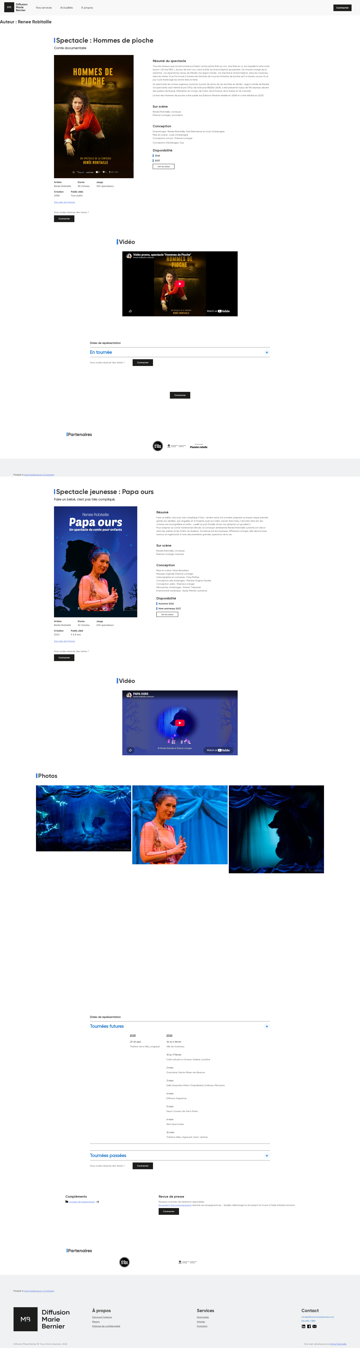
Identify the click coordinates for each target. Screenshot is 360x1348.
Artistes (201, 1321)
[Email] (314, 1326)
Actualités (66, 7)
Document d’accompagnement (175, 1205)
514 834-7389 (308, 1321)
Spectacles (203, 1317)
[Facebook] (309, 1326)
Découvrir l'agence (102, 1317)
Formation (202, 1326)
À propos (87, 7)
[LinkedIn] (304, 1326)
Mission (96, 1321)
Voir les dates (164, 166)
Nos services (44, 7)
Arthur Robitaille (338, 1344)
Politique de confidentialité (106, 1326)
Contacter (342, 7)
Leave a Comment (44, 474)
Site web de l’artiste (64, 202)
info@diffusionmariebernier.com (318, 1317)
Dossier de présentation (82, 1201)
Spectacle (29, 474)
